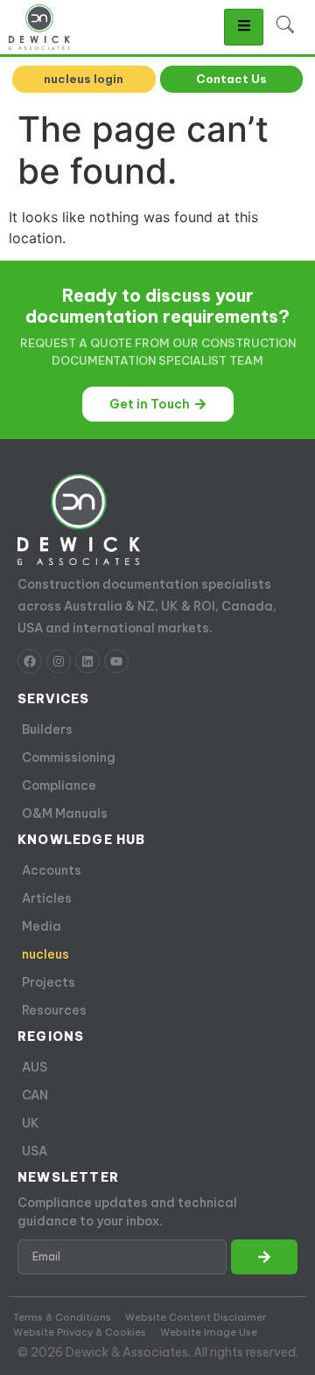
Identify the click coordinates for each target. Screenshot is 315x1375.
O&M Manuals (65, 813)
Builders (47, 729)
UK (30, 1123)
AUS (34, 1067)
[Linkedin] (87, 661)
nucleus (45, 954)
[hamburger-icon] (243, 27)
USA (34, 1151)
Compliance (59, 785)
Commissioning (69, 757)
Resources (54, 1010)
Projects (48, 982)
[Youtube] (116, 661)
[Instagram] (58, 661)
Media (41, 926)
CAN (35, 1095)
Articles (47, 898)
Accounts (51, 870)
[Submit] (264, 1256)
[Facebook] (30, 661)
